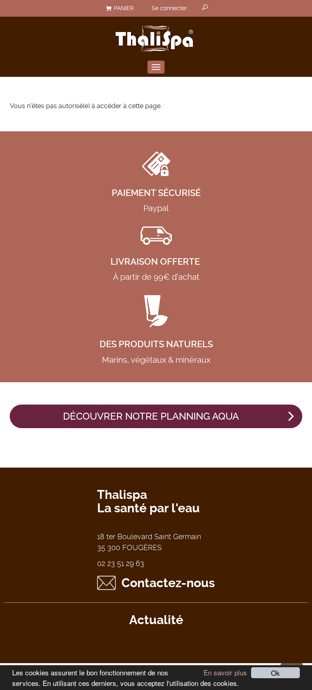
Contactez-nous (168, 583)
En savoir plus (225, 672)
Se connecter (169, 8)
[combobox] (205, 8)
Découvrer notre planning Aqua (151, 416)
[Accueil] (156, 37)
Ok (275, 673)
